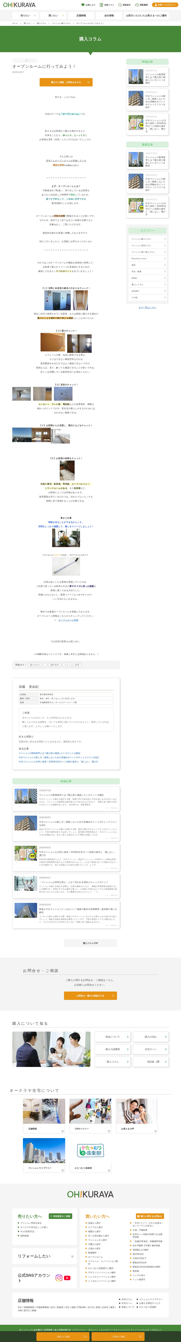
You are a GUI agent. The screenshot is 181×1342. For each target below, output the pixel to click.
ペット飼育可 (139, 1279)
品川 (53, 1307)
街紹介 (134, 278)
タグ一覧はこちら (147, 307)
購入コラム (113, 1061)
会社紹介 (135, 291)
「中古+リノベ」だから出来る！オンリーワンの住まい (148, 1224)
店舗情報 (81, 15)
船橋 (34, 1310)
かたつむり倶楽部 (147, 1307)
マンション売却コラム (141, 245)
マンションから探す (97, 1240)
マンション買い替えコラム (143, 252)
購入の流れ (151, 1036)
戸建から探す (94, 1244)
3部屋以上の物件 (141, 1250)
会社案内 (38, 1330)
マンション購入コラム (25, 60)
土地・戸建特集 (140, 1230)
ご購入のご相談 (63, 1336)
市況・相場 (136, 271)
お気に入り (91, 5)
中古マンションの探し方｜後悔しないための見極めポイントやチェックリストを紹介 (59, 757)
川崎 (20, 1310)
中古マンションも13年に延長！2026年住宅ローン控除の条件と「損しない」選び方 (58, 762)
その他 (134, 297)
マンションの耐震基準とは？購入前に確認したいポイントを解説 (49, 753)
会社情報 (109, 15)
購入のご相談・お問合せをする (66, 82)
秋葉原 (60, 1307)
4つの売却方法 (27, 1231)
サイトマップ (25, 1330)
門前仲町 (81, 1307)
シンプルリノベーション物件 (102, 1277)
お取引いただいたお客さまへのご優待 (146, 15)
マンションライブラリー (151, 1299)
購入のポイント (37, 665)
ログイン (167, 5)
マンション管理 (71, 665)
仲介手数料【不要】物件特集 (146, 1245)
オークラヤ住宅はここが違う (34, 1227)
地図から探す (94, 1231)
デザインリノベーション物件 (102, 1272)
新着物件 (92, 1253)
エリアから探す (95, 1227)
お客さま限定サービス (149, 1303)
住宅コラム (127, 1299)
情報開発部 (29, 1307)
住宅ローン (151, 1049)
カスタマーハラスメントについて (117, 1330)
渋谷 (67, 1307)
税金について (113, 1036)
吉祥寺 (105, 1307)
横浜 (112, 1307)
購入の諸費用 (113, 1049)
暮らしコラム (137, 284)
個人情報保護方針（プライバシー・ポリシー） (76, 1330)
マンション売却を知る (31, 1223)
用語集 (150, 1061)
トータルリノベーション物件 (102, 1281)
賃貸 (133, 265)
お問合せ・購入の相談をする (90, 996)
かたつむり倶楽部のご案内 (101, 1268)
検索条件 (127, 5)
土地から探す (94, 1248)
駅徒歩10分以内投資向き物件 (146, 1267)
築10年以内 (138, 1254)
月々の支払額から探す (98, 1236)
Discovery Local (139, 258)
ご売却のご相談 (118, 1336)
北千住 (91, 1307)
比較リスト (109, 5)
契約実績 (24, 1236)
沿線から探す (94, 1223)
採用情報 (48, 1330)
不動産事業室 (42, 1307)
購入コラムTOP (90, 943)
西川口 (27, 1310)
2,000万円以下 (139, 1258)
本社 (20, 1307)
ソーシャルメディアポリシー (148, 1330)
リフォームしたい (34, 1256)
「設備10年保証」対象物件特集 (148, 1241)
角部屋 (136, 1271)
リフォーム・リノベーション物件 (103, 1262)
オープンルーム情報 (68, 620)
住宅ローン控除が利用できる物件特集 (147, 1235)
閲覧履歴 (144, 5)
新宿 (98, 1307)
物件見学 (54, 665)
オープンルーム (95, 1257)
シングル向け (139, 1275)
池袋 (73, 1307)
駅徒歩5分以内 (140, 1262)
